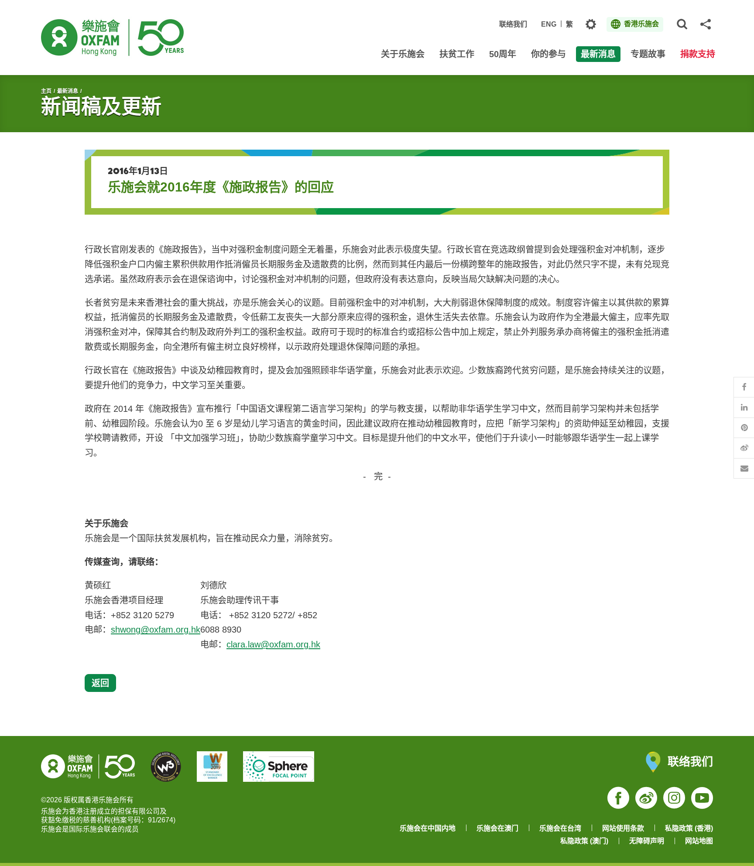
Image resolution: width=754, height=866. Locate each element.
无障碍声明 (646, 841)
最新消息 (67, 91)
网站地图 (699, 841)
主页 (46, 91)
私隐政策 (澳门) (584, 841)
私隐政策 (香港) (689, 828)
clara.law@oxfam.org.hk (273, 644)
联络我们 (513, 24)
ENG (548, 24)
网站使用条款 (623, 828)
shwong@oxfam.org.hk (155, 629)
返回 (100, 683)
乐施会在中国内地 (428, 828)
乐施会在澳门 (497, 828)
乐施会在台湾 (560, 828)
